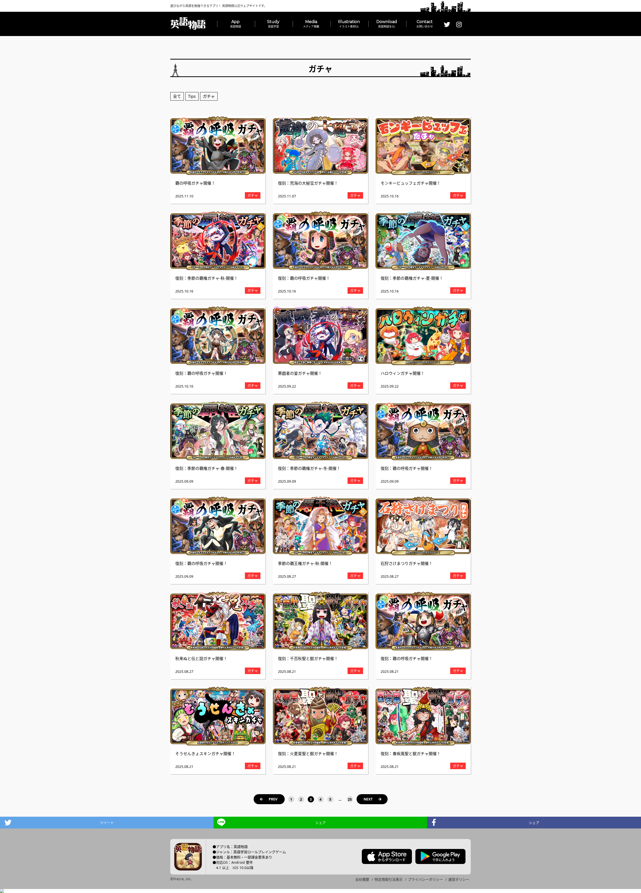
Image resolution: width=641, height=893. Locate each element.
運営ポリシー (458, 879)
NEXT (368, 799)
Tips (192, 96)
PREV (273, 799)
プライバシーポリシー (425, 879)
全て (177, 96)
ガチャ (209, 96)
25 (350, 799)
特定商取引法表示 (389, 879)
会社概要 (362, 879)
